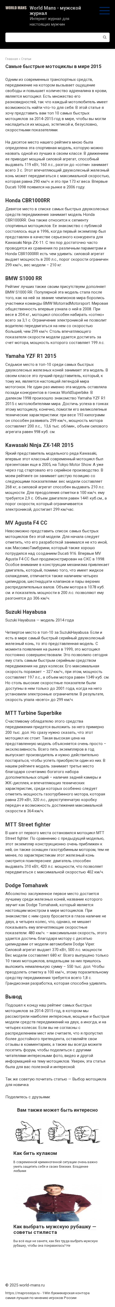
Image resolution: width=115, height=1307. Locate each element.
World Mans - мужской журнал (55, 10)
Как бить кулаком (35, 1153)
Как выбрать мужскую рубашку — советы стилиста (54, 1229)
